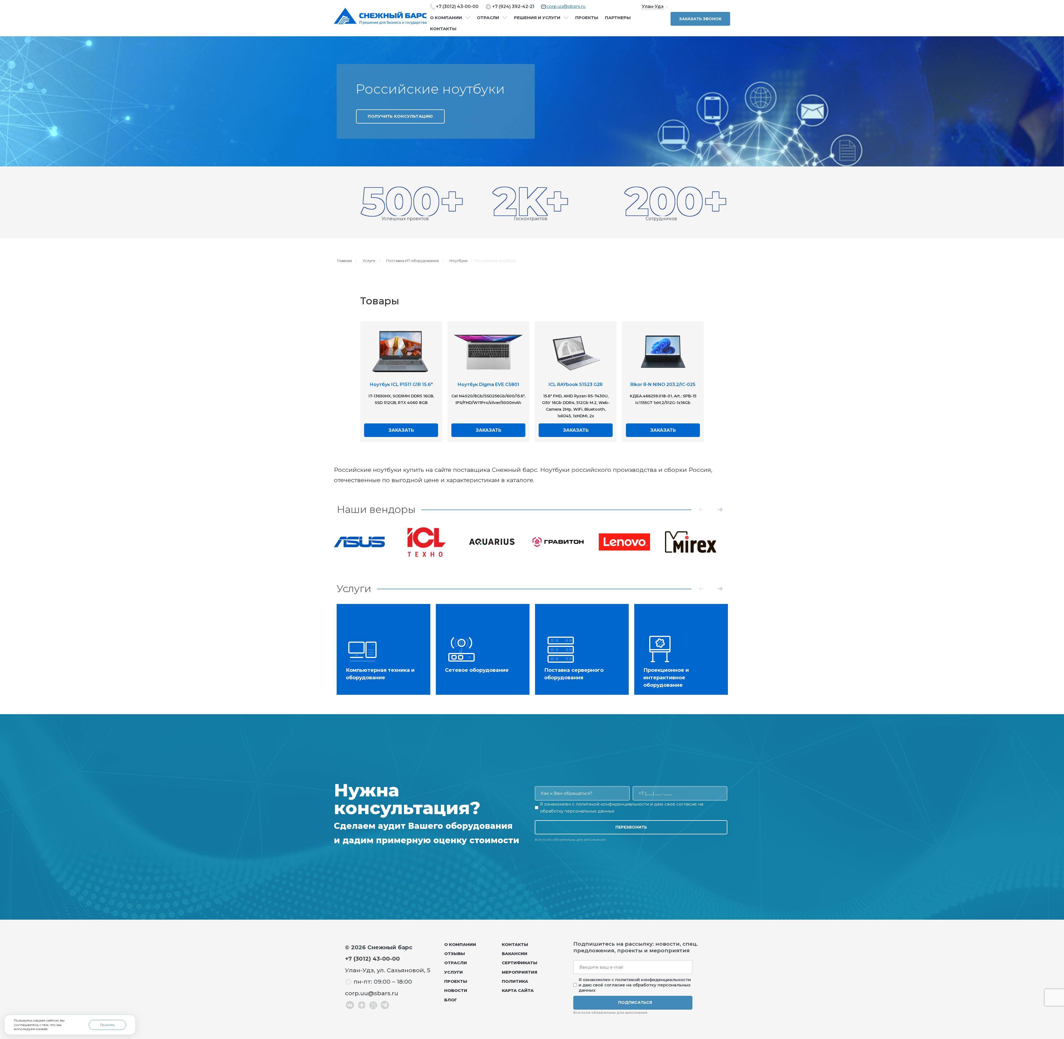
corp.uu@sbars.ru (565, 6)
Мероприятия (519, 972)
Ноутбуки (458, 260)
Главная (344, 260)
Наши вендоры (376, 509)
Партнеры (618, 17)
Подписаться (635, 1002)
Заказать (401, 430)
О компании (446, 17)
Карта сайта (518, 990)
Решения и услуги (537, 17)
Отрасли (488, 17)
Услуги (369, 260)
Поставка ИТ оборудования (412, 260)
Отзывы (454, 953)
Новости (455, 990)
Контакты (443, 28)
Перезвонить (631, 827)
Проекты (586, 17)
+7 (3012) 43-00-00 (457, 6)
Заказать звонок (700, 18)
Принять (107, 1025)
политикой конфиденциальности (612, 804)
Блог (450, 999)
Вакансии (514, 953)
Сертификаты (519, 962)
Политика (515, 981)
